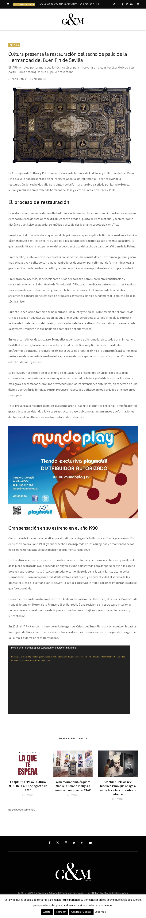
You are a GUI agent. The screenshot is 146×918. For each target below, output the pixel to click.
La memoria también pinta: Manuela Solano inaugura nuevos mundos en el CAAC (73, 786)
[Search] (138, 4)
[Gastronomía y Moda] (73, 19)
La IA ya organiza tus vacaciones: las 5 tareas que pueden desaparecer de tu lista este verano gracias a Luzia (72, 4)
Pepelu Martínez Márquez (29, 78)
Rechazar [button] (61, 911)
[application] (69, 679)
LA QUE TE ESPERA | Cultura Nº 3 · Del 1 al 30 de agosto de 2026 (28, 786)
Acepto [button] (47, 911)
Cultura (14, 45)
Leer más (100, 911)
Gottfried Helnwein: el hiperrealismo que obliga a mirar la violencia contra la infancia (118, 788)
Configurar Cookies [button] (81, 911)
